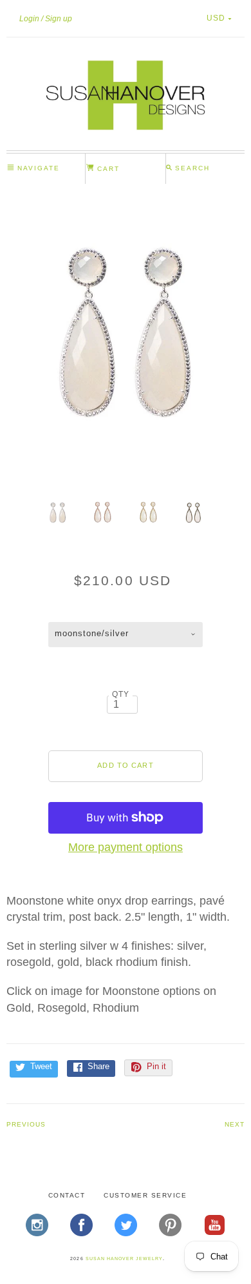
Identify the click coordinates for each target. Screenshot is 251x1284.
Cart (107, 168)
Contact (67, 1195)
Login (29, 18)
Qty (121, 694)
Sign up (58, 18)
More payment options (125, 847)
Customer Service (145, 1195)
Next (235, 1124)
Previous (26, 1124)
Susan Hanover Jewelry (124, 1258)
